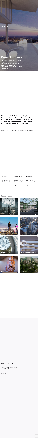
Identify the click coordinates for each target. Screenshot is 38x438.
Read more (16, 185)
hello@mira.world (4, 372)
